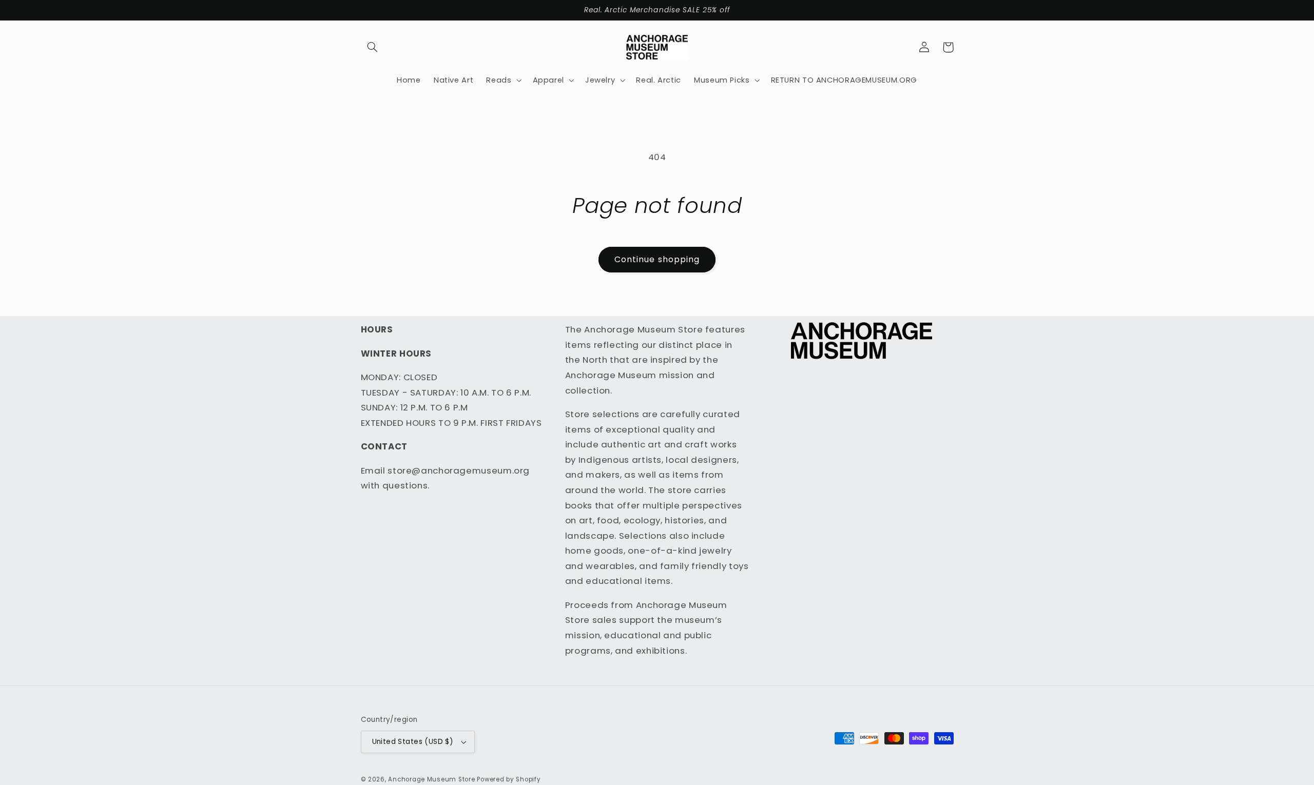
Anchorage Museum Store (431, 779)
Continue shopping (657, 259)
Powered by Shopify (508, 779)
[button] (372, 47)
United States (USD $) (413, 742)
